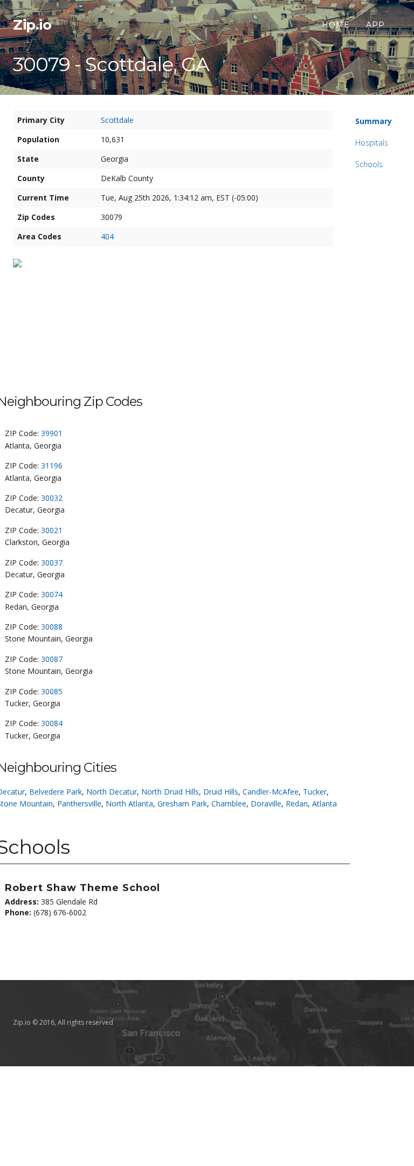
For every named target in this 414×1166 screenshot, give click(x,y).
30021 (52, 530)
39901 (52, 433)
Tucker (315, 791)
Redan (297, 803)
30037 (52, 562)
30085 (52, 691)
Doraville (266, 803)
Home (336, 25)
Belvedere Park (55, 791)
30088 (52, 627)
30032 (52, 498)
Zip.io (32, 24)
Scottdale (117, 120)
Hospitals (371, 142)
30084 (52, 723)
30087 (52, 659)
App (375, 25)
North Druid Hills (170, 791)
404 (107, 236)
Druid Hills (220, 791)
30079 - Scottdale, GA (111, 64)
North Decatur (111, 791)
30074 (52, 594)
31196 (52, 465)
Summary (373, 121)
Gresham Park (182, 803)
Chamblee (228, 803)
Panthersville (79, 803)
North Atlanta (129, 803)
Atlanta (324, 803)
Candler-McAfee (271, 791)
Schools (369, 164)
